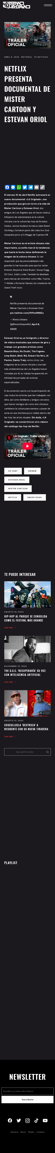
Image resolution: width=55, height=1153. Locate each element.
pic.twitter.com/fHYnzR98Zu (27, 312)
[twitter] (18, 1120)
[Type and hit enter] (47, 752)
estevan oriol (16, 480)
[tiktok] (36, 1120)
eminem (32, 471)
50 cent (13, 471)
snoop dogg (34, 497)
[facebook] (10, 1120)
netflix (12, 497)
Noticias (43, 57)
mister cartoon (18, 489)
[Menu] (44, 5)
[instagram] (27, 1120)
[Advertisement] (27, 155)
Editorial (26, 57)
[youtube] (45, 1120)
